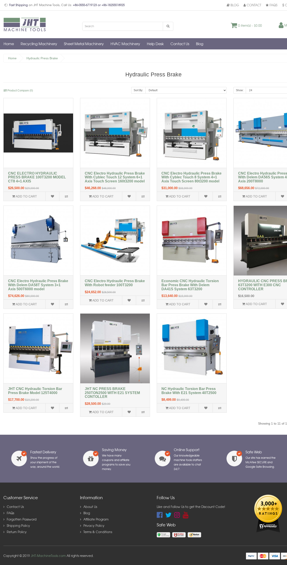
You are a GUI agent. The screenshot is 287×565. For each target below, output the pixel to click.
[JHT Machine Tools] (25, 24)
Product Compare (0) (20, 90)
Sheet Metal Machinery (84, 44)
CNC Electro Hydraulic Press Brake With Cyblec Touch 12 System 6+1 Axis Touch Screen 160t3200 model (115, 177)
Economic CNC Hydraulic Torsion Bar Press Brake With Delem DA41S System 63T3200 (190, 285)
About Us (90, 507)
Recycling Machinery (39, 44)
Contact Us (179, 44)
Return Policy (17, 532)
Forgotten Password (22, 519)
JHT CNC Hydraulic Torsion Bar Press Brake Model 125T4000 (35, 391)
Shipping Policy (18, 525)
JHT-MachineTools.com (48, 556)
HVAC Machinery (125, 44)
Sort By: (138, 90)
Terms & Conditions (97, 532)
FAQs (273, 5)
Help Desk (155, 44)
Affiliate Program (96, 519)
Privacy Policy (93, 525)
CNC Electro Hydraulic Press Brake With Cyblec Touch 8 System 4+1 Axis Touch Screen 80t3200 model (191, 177)
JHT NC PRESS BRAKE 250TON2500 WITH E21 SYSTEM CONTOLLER (112, 393)
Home (9, 44)
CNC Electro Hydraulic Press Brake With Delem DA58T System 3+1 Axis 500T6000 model (38, 285)
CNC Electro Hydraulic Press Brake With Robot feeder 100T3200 (115, 283)
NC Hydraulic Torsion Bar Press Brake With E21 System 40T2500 (188, 391)
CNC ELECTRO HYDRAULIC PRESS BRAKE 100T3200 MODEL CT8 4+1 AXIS (37, 177)
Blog (234, 5)
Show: (240, 90)
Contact (253, 5)
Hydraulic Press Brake (42, 58)
